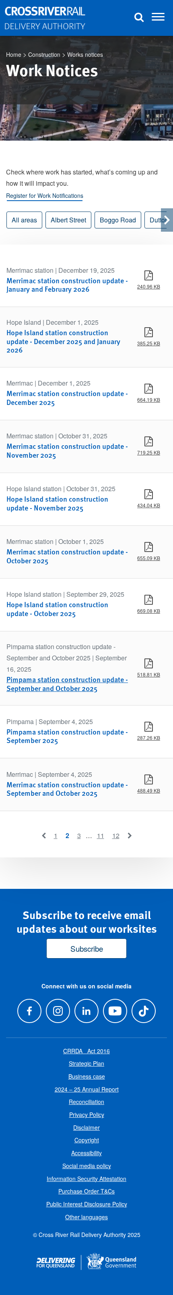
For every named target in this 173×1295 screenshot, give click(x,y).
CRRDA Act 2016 (86, 1051)
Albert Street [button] (68, 219)
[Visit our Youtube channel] (115, 1011)
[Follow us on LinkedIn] (86, 1011)
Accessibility (86, 1153)
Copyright (86, 1140)
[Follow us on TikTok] (143, 1011)
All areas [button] (24, 219)
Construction (44, 54)
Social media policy (86, 1166)
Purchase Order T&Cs (86, 1191)
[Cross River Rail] (45, 18)
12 (115, 835)
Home (13, 54)
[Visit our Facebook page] (29, 1011)
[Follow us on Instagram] (57, 1011)
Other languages (86, 1217)
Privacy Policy (86, 1114)
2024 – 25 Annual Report (87, 1089)
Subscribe (86, 948)
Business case (86, 1076)
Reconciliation (86, 1102)
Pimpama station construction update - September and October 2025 (67, 683)
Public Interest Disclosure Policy (86, 1204)
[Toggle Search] (138, 18)
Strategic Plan (86, 1063)
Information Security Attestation (86, 1179)
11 (100, 835)
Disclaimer (86, 1127)
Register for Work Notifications (44, 195)
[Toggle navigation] (158, 18)
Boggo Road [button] (118, 219)
